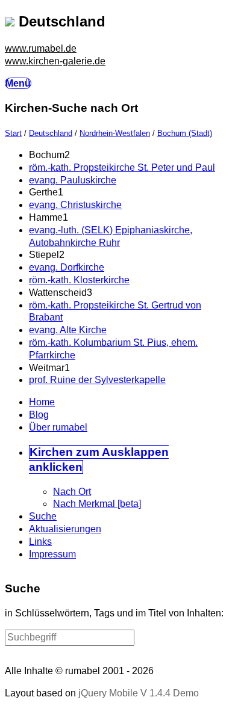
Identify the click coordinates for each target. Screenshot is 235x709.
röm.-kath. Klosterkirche (79, 280)
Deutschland (50, 133)
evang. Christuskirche (75, 205)
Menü (18, 83)
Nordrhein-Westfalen (115, 133)
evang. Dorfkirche (66, 267)
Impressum (52, 554)
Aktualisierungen (65, 529)
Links (40, 541)
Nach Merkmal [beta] (97, 504)
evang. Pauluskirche (72, 180)
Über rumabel (58, 427)
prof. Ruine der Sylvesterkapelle (97, 380)
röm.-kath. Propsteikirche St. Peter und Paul (122, 167)
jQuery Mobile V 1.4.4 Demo (138, 693)
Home (42, 402)
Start (13, 133)
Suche (43, 516)
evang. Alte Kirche (68, 330)
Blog (39, 415)
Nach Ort (72, 491)
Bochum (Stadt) (184, 133)
